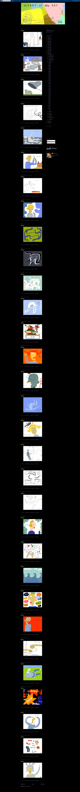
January (50, 119)
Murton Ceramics (49, 31)
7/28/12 (22, 103)
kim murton (55, 153)
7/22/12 (22, 249)
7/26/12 (22, 152)
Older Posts (43, 784)
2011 (49, 121)
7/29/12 (22, 79)
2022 (49, 38)
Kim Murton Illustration (50, 30)
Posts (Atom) (27, 786)
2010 (49, 122)
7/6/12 (22, 639)
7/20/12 (22, 298)
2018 (49, 44)
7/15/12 (22, 420)
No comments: (37, 74)
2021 (49, 39)
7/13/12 (22, 469)
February (50, 117)
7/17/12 (22, 371)
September (51, 59)
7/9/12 (22, 566)
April (49, 114)
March (50, 116)
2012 (49, 53)
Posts (49, 140)
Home (33, 784)
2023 (49, 36)
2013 (49, 52)
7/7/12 (22, 615)
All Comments (50, 142)
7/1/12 (22, 761)
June (49, 111)
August (50, 61)
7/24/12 (22, 201)
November (50, 56)
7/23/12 (22, 225)
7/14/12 (22, 444)
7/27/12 (22, 128)
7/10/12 (22, 542)
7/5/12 (22, 664)
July (49, 62)
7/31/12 (22, 30)
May (49, 113)
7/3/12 (22, 712)
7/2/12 (22, 737)
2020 (49, 41)
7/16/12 (22, 396)
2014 (49, 50)
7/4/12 (22, 688)
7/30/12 (22, 55)
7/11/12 (22, 517)
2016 (49, 47)
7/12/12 (22, 493)
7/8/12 (22, 590)
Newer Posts (23, 784)
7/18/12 (22, 347)
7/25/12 (22, 176)
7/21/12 (22, 274)
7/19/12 (22, 323)
